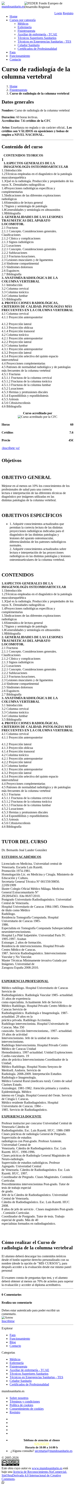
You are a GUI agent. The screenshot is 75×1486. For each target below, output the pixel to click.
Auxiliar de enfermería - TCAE (37, 34)
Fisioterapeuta (26, 30)
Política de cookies (21, 1405)
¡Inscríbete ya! (11, 448)
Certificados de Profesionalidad (37, 48)
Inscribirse (8, 1321)
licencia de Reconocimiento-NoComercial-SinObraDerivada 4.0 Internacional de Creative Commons (34, 1475)
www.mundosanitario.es (47, 1468)
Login (58, 13)
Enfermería (25, 27)
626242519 (41, 1443)
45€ (71, 440)
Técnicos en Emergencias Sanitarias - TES (44, 41)
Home (13, 16)
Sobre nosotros (19, 1398)
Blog (13, 1342)
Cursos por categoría (23, 20)
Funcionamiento (20, 56)
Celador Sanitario (29, 45)
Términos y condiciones (25, 1401)
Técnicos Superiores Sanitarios (37, 38)
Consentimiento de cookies (27, 1408)
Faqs (13, 52)
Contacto (15, 59)
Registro (68, 13)
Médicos (23, 23)
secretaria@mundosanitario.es (53, 1451)
